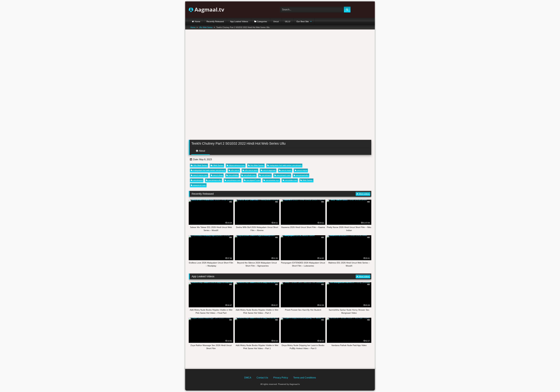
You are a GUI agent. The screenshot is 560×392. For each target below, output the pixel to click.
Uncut (276, 21)
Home (197, 21)
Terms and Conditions (304, 377)
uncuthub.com (250, 175)
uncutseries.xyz (272, 180)
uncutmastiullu (302, 175)
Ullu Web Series (206, 27)
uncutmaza (197, 180)
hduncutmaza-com (237, 165)
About (201, 151)
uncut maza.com (200, 175)
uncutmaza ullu (214, 180)
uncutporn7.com (253, 180)
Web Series (218, 165)
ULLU (287, 21)
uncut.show (218, 175)
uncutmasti (266, 175)
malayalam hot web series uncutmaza (209, 170)
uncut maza (302, 170)
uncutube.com (291, 180)
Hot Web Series (257, 165)
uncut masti (286, 170)
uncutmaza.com (233, 180)
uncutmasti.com (283, 175)
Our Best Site (302, 21)
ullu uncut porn (251, 170)
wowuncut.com (199, 185)
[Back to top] (551, 383)
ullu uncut (235, 170)
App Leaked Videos (239, 21)
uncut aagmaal (269, 170)
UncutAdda (233, 175)
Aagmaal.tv (208, 9)
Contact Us (262, 377)
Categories (262, 21)
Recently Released (215, 21)
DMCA (247, 377)
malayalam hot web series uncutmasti (285, 165)
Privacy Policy (280, 377)
